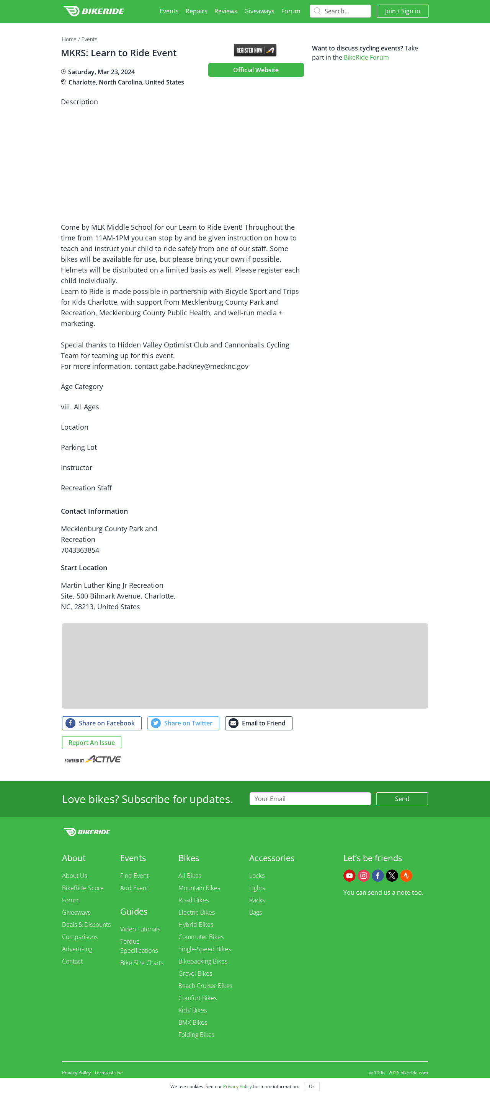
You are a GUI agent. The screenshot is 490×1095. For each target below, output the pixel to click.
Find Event (134, 875)
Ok (312, 1086)
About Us (74, 875)
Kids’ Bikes (192, 1010)
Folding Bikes (196, 1034)
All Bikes (189, 875)
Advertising (77, 949)
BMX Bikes (192, 1022)
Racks (257, 900)
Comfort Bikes (197, 998)
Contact (72, 961)
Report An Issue (92, 742)
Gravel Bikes (195, 973)
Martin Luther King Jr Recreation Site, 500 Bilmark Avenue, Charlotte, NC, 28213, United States (118, 596)
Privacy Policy (76, 1072)
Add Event (134, 888)
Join (390, 11)
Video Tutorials (140, 929)
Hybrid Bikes (195, 924)
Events (169, 11)
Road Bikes (193, 900)
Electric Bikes (196, 912)
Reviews (225, 11)
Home (69, 39)
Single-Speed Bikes (204, 949)
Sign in (410, 11)
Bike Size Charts (141, 963)
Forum (291, 11)
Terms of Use (108, 1072)
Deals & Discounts (86, 924)
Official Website (256, 70)
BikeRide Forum (366, 57)
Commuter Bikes (201, 937)
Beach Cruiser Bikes (205, 985)
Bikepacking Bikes (202, 961)
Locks (257, 875)
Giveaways (259, 11)
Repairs (196, 11)
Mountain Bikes (199, 888)
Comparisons (80, 937)
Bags (255, 912)
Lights (257, 888)
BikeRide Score (83, 888)
